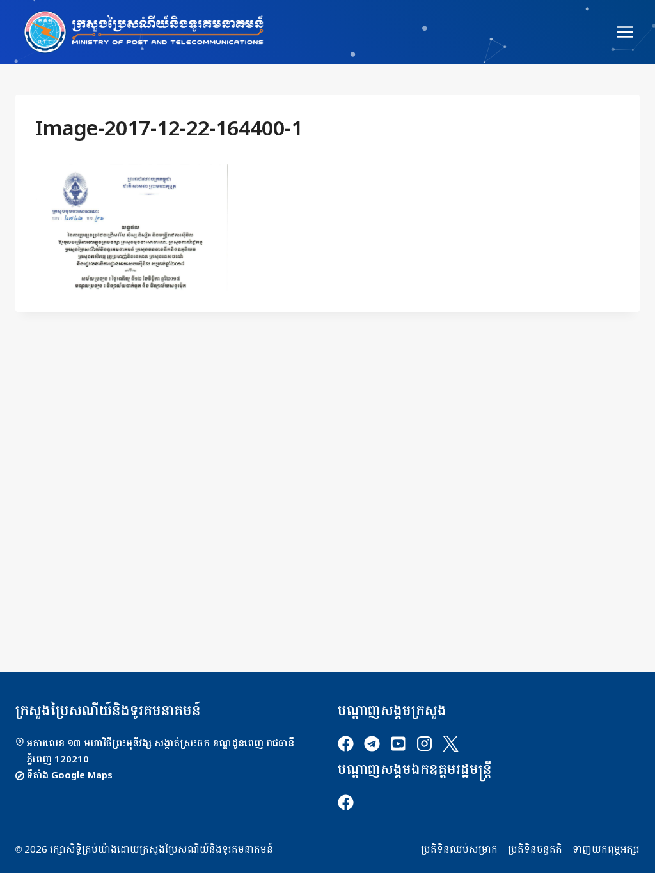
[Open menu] (625, 32)
